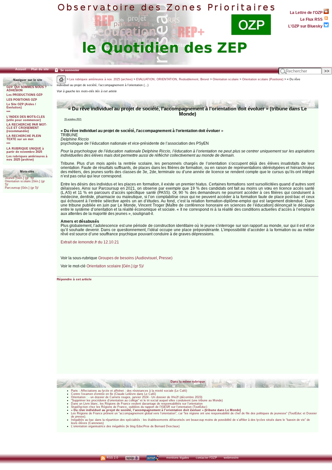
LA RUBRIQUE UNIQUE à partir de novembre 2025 (25, 150)
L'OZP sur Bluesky (306, 26)
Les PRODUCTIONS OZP (24, 94)
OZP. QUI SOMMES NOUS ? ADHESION (26, 88)
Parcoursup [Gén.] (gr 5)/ (22, 187)
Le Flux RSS (312, 19)
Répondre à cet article (74, 279)
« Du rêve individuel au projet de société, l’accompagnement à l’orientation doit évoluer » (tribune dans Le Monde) (156, 410)
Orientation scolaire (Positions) (262, 79)
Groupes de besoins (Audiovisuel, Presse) (135, 258)
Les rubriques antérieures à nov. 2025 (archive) (26, 158)
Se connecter (69, 70)
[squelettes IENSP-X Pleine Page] (153, 457)
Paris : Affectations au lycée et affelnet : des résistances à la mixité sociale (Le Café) (129, 390)
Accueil (20, 69)
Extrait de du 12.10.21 (90, 242)
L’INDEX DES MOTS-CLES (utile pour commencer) (25, 118)
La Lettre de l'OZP (307, 12)
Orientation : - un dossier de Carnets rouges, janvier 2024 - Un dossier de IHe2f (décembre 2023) (136, 397)
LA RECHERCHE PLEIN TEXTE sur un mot (23, 137)
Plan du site (40, 69)
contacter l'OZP (206, 457)
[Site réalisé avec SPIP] (132, 457)
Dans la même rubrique (188, 381)
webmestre (231, 457)
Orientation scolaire (226, 79)
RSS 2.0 (112, 457)
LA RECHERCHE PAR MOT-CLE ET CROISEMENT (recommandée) (26, 128)
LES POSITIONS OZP (21, 99)
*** (8, 112)
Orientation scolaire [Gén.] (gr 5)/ (115, 266)
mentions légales (177, 457)
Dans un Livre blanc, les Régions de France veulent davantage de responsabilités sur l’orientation (137, 403)
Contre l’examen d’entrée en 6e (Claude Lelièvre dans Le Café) (113, 394)
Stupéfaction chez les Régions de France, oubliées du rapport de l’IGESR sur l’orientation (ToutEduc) (139, 406)
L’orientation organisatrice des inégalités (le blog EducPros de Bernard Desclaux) (125, 426)
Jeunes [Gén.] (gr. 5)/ (19, 178)
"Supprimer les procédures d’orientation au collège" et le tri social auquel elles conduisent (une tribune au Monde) (147, 400)
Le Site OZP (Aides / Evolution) (21, 106)
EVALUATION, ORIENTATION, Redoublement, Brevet (172, 79)
